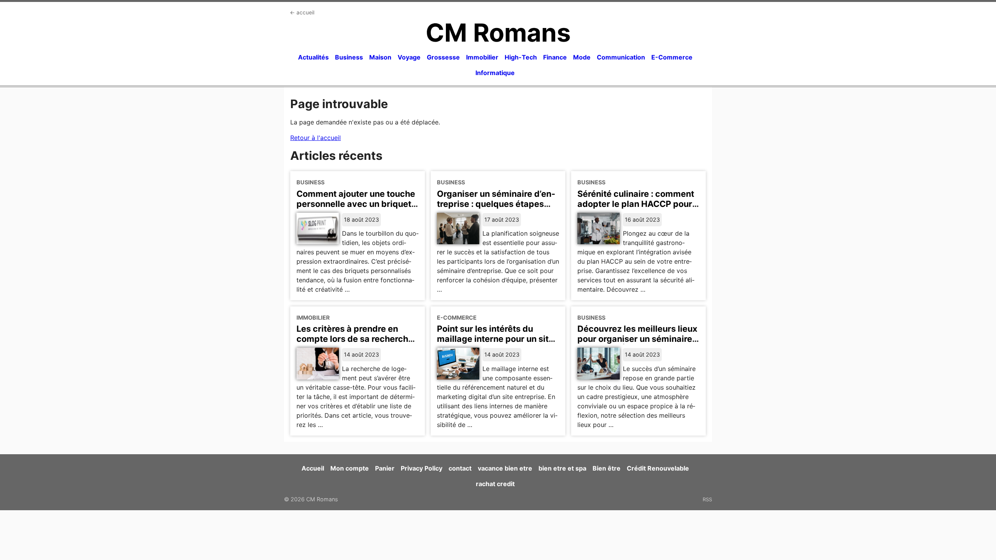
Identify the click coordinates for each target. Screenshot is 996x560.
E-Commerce (672, 57)
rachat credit (495, 484)
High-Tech (521, 57)
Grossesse (443, 57)
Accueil (313, 468)
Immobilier (482, 57)
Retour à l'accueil (315, 138)
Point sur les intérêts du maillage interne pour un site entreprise (495, 339)
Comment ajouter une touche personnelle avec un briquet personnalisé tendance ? (355, 204)
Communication (621, 57)
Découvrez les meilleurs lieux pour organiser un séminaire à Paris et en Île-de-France (638, 339)
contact (460, 468)
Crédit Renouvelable (658, 468)
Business (349, 57)
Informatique (495, 73)
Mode (582, 57)
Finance (555, 57)
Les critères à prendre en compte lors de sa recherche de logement (354, 339)
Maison (380, 57)
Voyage (409, 57)
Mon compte (349, 468)
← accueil (302, 12)
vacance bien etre (505, 468)
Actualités (313, 57)
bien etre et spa (562, 468)
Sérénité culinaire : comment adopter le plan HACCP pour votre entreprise (635, 204)
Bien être (607, 468)
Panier (385, 468)
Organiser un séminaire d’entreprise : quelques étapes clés (496, 204)
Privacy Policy (421, 468)
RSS (707, 499)
